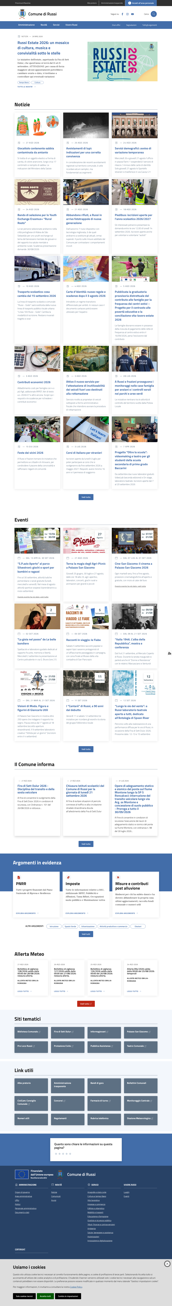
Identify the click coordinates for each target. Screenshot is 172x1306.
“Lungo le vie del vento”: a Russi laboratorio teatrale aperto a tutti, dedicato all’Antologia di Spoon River (132, 712)
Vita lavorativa (94, 1200)
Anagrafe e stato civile (97, 1192)
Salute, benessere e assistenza (100, 1232)
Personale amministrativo (25, 1208)
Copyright (20, 1249)
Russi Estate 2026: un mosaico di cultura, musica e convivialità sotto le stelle (43, 48)
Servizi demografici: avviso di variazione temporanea (133, 150)
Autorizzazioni (93, 1236)
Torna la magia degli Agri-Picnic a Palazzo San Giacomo (86, 566)
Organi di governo (22, 1192)
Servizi (95, 1184)
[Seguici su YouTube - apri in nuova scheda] (131, 13)
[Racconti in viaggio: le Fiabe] (86, 616)
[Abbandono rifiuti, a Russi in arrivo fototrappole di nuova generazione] (86, 192)
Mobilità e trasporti (95, 1212)
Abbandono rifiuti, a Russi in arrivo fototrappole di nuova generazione (84, 219)
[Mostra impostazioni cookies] (169, 653)
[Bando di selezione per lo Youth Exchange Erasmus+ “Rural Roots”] (37, 192)
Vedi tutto (86, 497)
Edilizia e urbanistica (96, 1208)
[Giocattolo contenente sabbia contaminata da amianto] (37, 125)
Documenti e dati (22, 1212)
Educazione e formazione (98, 1216)
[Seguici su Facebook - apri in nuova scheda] (121, 13)
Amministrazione (28, 1184)
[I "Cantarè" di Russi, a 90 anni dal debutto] (86, 683)
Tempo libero (24, 82)
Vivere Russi (130, 1184)
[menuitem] (26, 25)
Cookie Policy (76, 1287)
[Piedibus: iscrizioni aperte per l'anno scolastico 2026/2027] (135, 192)
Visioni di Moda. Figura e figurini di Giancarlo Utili (33, 708)
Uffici (17, 1200)
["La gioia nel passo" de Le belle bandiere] (37, 616)
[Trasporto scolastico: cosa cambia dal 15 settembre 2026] (37, 269)
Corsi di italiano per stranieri (84, 453)
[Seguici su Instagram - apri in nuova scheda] (126, 13)
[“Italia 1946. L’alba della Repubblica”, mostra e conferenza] (135, 616)
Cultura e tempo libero (97, 1196)
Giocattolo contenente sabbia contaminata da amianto (36, 150)
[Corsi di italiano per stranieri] (86, 429)
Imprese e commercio (96, 1204)
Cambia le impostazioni (68, 1296)
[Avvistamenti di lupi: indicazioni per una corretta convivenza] (86, 125)
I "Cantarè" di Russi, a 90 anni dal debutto (84, 708)
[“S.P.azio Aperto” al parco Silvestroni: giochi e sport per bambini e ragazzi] (37, 541)
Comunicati (56, 1196)
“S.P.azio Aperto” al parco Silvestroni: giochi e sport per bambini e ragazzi (36, 568)
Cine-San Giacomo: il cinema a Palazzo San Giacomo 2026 (133, 566)
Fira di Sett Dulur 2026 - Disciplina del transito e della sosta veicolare (36, 789)
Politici (17, 1204)
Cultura (37, 82)
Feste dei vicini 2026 (30, 453)
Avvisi (53, 1200)
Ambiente (92, 1228)
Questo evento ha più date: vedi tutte (33, 597)
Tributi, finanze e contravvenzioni (101, 1224)
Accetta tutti (45, 1296)
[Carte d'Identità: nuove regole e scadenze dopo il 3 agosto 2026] (86, 269)
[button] (154, 14)
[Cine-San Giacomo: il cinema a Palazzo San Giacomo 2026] (135, 541)
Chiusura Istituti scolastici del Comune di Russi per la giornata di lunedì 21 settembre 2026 (85, 790)
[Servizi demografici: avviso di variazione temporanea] (135, 125)
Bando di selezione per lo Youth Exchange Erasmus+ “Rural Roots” (37, 219)
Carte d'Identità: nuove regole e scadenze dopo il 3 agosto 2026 (86, 294)
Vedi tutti (86, 934)
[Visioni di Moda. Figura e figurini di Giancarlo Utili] (37, 683)
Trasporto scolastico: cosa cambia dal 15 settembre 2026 (37, 294)
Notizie (54, 1192)
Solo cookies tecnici (24, 1296)
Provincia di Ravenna (22, 3)
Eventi (126, 1196)
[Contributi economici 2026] (37, 359)
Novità (58, 1184)
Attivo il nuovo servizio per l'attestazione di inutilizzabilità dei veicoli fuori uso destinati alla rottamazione (85, 388)
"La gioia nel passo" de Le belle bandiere (37, 641)
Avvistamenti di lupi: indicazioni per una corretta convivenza (83, 152)
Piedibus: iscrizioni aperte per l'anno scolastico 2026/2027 (133, 217)
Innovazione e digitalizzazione (100, 1240)
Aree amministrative (23, 1196)
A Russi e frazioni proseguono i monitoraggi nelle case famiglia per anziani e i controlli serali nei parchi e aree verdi (134, 388)
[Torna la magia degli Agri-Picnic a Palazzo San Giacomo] (86, 541)
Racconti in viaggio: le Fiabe (83, 640)
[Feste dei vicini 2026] (37, 429)
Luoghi (126, 1192)
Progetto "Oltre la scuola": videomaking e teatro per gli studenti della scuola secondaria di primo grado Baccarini (132, 460)
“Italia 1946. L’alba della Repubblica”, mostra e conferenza (130, 643)
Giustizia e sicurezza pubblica (99, 1220)
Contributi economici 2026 (34, 382)
